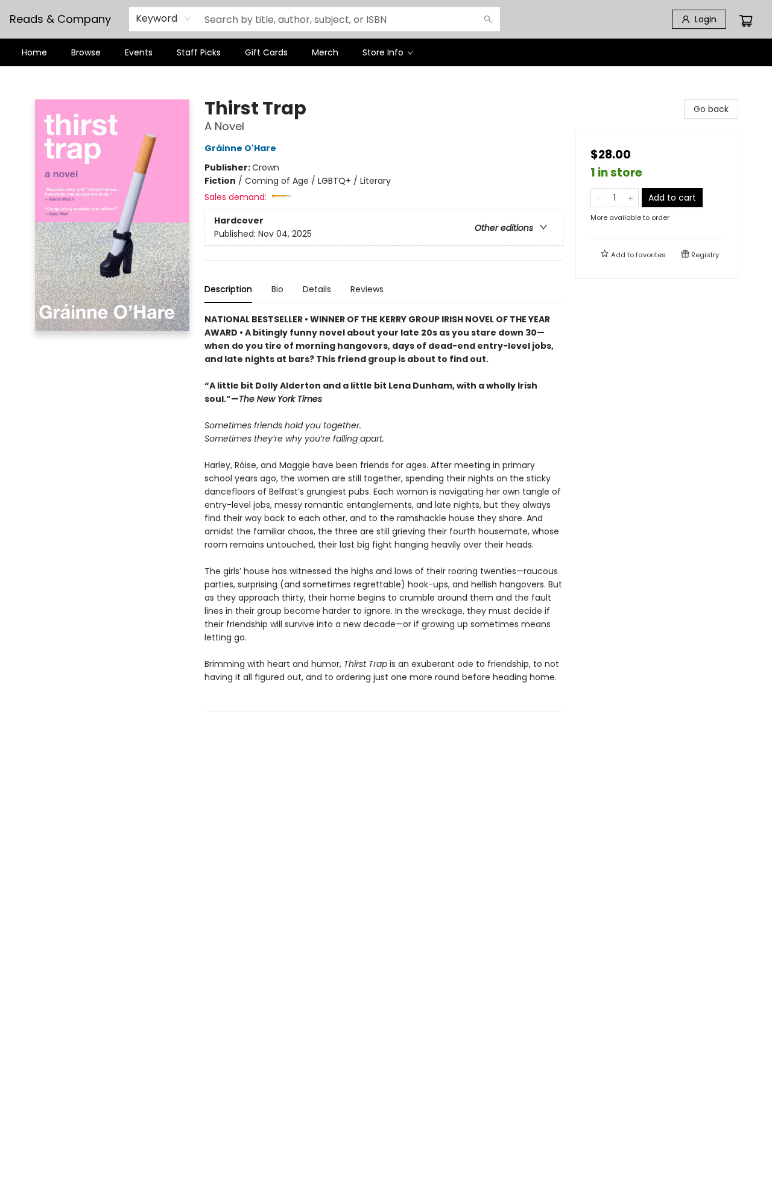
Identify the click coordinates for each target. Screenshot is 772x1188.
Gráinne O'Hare (240, 148)
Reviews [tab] (367, 289)
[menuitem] (34, 52)
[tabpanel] (383, 512)
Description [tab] (228, 289)
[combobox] (163, 18)
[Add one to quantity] (630, 197)
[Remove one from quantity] (598, 197)
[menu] (386, 52)
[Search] (488, 19)
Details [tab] (317, 289)
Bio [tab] (277, 289)
